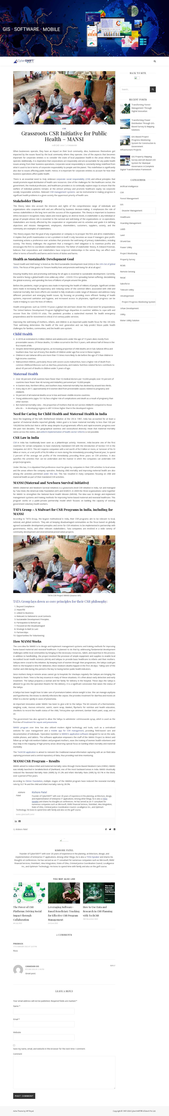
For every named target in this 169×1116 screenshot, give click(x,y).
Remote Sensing (127, 271)
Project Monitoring (128, 253)
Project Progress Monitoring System (138, 301)
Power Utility (126, 247)
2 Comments (71, 145)
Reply (112, 965)
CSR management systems (62, 192)
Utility (122, 314)
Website (17, 1032)
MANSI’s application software (75, 734)
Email (16, 1019)
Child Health (22, 334)
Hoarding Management (130, 223)
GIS (121, 204)
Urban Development (129, 308)
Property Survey (127, 259)
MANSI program (20, 727)
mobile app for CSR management (67, 730)
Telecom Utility (127, 289)
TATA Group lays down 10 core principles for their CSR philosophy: (60, 601)
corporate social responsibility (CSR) (73, 179)
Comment (17, 1054)
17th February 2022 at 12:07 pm (25, 947)
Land (122, 235)
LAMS (122, 229)
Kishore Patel (22, 829)
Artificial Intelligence (129, 186)
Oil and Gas (125, 241)
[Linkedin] (16, 821)
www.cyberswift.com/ (25, 814)
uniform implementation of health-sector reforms (62, 431)
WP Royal (30, 1111)
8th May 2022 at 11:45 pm (34, 969)
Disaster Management (132, 210)
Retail (122, 277)
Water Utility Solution (129, 320)
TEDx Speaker (92, 857)
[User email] (19, 821)
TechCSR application (26, 752)
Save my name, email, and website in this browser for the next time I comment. (49, 1048)
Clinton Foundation (34, 781)
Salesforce (125, 283)
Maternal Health (25, 374)
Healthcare (125, 217)
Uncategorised (127, 295)
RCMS (122, 265)
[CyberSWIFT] (24, 61)
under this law (50, 473)
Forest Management (129, 198)
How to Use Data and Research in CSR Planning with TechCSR (97, 911)
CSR (64, 129)
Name (16, 1006)
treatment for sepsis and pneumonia (40, 722)
